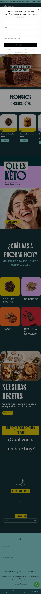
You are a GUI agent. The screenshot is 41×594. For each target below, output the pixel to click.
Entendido (34, 591)
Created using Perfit (20, 52)
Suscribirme (20, 45)
